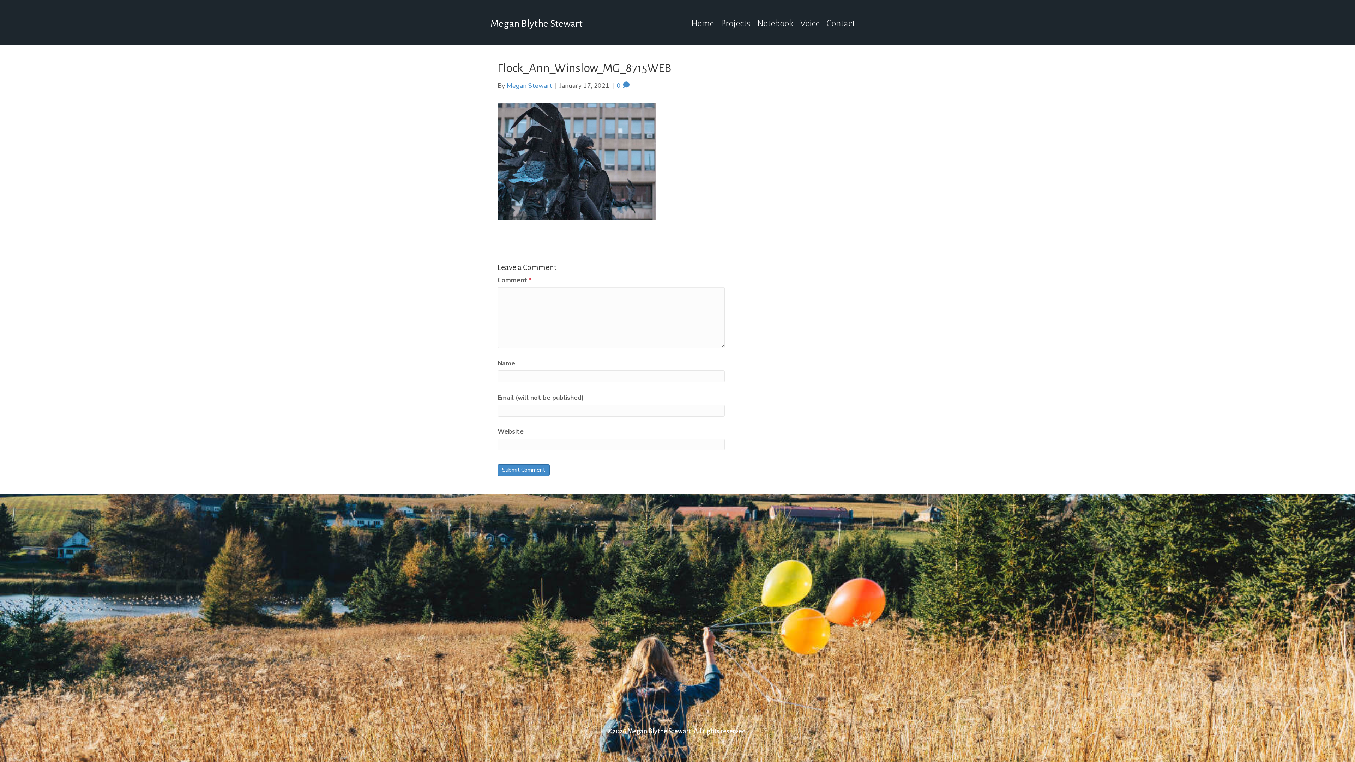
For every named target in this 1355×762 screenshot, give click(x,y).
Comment (515, 280)
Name (506, 363)
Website (511, 431)
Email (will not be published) (541, 397)
